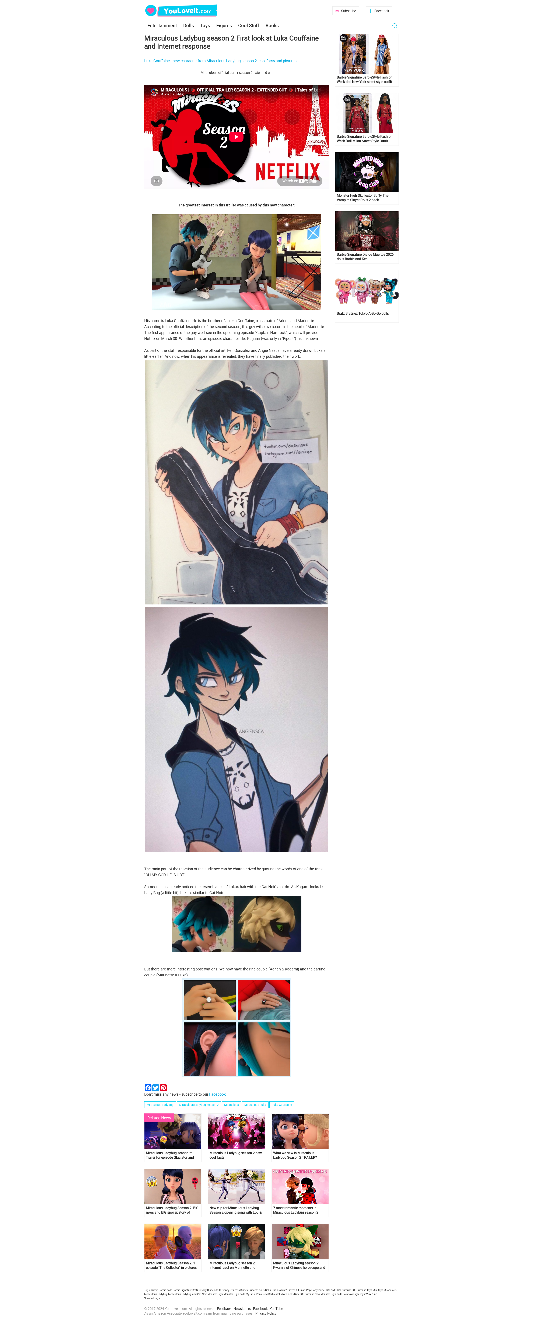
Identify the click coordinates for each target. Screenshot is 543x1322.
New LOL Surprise (304, 1294)
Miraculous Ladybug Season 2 (199, 1105)
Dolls (188, 25)
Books (272, 25)
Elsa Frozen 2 (279, 1290)
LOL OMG (331, 1290)
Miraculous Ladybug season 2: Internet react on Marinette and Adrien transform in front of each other (234, 1265)
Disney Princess (231, 1290)
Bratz (195, 1290)
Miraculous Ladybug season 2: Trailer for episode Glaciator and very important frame (170, 1155)
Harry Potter (318, 1290)
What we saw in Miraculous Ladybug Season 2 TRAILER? (295, 1155)
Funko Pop (304, 1290)
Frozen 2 (293, 1290)
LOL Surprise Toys (362, 1290)
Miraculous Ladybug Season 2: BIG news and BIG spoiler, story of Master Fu (172, 1210)
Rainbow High (351, 1294)
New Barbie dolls (272, 1294)
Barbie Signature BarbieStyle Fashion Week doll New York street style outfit (364, 79)
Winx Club (371, 1294)
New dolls (288, 1294)
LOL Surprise (344, 1290)
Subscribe (348, 10)
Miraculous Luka (255, 1105)
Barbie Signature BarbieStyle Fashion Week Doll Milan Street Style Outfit (364, 138)
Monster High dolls (234, 1294)
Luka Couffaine (282, 1105)
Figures (224, 25)
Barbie (154, 1290)
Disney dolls (214, 1290)
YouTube (276, 1308)
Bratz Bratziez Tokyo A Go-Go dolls (363, 313)
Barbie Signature (182, 1290)
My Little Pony (254, 1294)
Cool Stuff (248, 25)
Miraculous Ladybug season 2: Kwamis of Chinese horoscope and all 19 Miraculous (299, 1265)
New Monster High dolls (328, 1294)
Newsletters (242, 1308)
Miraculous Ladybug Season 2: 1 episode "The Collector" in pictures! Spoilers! (171, 1265)
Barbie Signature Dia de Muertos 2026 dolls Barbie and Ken (365, 256)
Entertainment (162, 25)
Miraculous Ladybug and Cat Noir (187, 1294)
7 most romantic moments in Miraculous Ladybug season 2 (295, 1210)
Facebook (381, 10)
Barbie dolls (165, 1290)
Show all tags (152, 1298)
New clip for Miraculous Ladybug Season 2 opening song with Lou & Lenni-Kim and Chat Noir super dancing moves (236, 1210)
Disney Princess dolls (252, 1290)
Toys (205, 25)
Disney (203, 1290)
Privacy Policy (265, 1313)
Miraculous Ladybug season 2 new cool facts (236, 1155)
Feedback (224, 1308)
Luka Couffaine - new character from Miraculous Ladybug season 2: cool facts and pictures (220, 60)
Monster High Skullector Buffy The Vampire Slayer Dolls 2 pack (362, 197)
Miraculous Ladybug (160, 1105)
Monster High (215, 1294)
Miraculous (231, 1105)
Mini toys (378, 1290)
